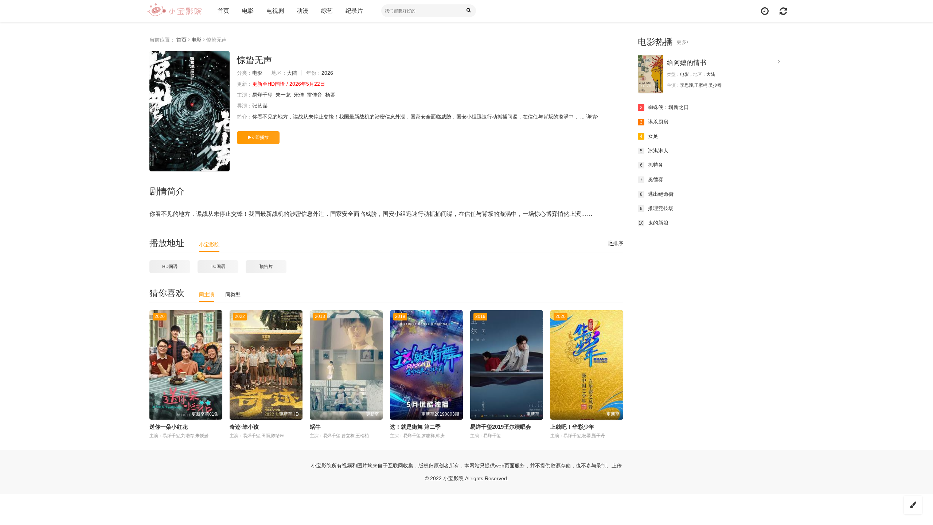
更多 (681, 42)
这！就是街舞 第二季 (415, 427)
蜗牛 (315, 427)
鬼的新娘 (653, 223)
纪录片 (354, 11)
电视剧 (275, 11)
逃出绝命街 (657, 194)
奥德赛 (652, 179)
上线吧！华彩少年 (572, 427)
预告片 (266, 266)
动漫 (302, 11)
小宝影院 (209, 245)
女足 (649, 136)
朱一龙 (283, 95)
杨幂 (330, 95)
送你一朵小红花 (168, 427)
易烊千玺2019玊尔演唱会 (500, 427)
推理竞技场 (657, 208)
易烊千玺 (262, 95)
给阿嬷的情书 (686, 62)
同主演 (206, 295)
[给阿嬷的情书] (650, 74)
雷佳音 (314, 95)
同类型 (233, 295)
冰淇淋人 (654, 150)
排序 (618, 243)
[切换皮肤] (913, 505)
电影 (248, 11)
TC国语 (218, 266)
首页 (223, 11)
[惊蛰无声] (189, 111)
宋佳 (299, 95)
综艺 (327, 11)
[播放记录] (765, 11)
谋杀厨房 (654, 122)
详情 (591, 117)
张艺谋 (260, 106)
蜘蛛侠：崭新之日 (664, 107)
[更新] (783, 11)
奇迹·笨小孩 (244, 427)
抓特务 (652, 165)
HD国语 (169, 266)
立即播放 (260, 137)
